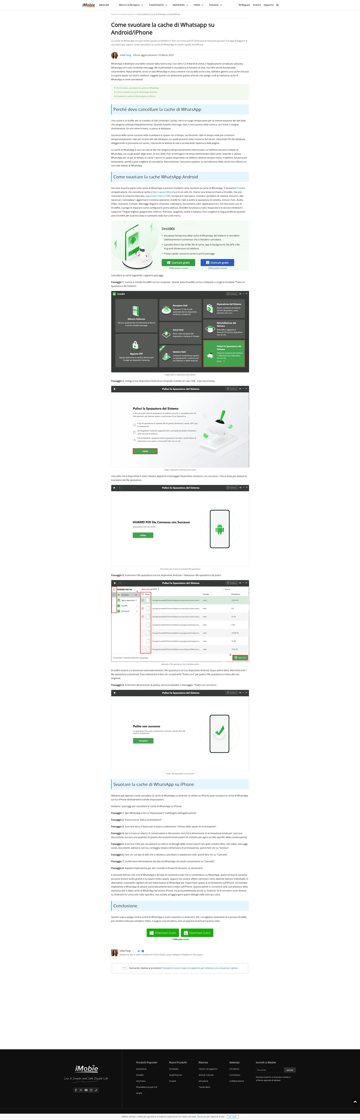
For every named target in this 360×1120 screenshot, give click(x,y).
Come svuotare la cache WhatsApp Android (136, 92)
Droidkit (240, 188)
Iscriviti (290, 1070)
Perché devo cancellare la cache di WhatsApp (137, 88)
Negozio (245, 5)
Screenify (173, 1069)
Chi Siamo (234, 1069)
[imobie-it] (95, 5)
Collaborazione (236, 1081)
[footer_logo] (86, 1074)
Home (113, 14)
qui (204, 1116)
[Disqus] (180, 1013)
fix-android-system (126, 14)
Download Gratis (165, 933)
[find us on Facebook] (76, 1090)
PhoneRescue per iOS (146, 1087)
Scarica (257, 5)
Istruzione (203, 1081)
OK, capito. (233, 1117)
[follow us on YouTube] (86, 1090)
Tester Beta (204, 1087)
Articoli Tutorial (206, 1075)
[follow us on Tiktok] (96, 1090)
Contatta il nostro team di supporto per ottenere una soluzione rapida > (200, 968)
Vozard (172, 1081)
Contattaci (234, 1075)
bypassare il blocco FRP (158, 195)
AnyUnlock (141, 1069)
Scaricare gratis (181, 262)
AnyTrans (140, 1081)
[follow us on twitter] (81, 1090)
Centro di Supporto (208, 1069)
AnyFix (139, 1093)
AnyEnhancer (175, 1075)
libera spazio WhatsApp (164, 192)
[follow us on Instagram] (91, 1090)
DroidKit (140, 1075)
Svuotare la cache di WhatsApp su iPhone (135, 96)
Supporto (269, 5)
